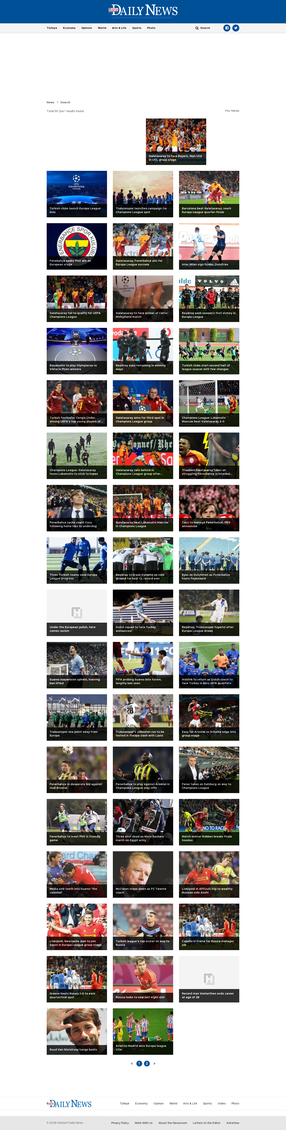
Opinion (86, 28)
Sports (136, 28)
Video (222, 1103)
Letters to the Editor (206, 1123)
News (50, 102)
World (102, 28)
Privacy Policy (120, 1123)
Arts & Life (119, 28)
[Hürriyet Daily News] (143, 11)
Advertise (232, 1123)
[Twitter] (235, 28)
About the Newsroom (172, 1123)
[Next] (154, 1063)
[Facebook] (226, 28)
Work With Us (144, 1123)
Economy (69, 28)
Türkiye (52, 28)
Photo (151, 28)
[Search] (197, 28)
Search (65, 102)
